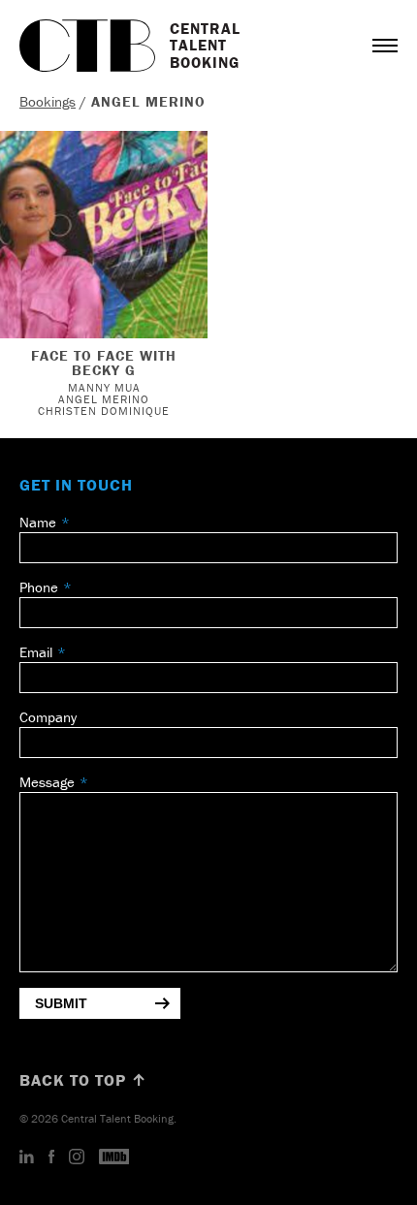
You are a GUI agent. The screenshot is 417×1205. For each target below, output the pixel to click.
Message (47, 782)
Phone (38, 587)
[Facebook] (51, 1157)
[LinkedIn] (26, 1157)
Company (48, 717)
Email (35, 652)
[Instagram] (76, 1157)
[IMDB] (114, 1157)
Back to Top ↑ (83, 1080)
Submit (61, 1003)
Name (37, 522)
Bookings (47, 101)
